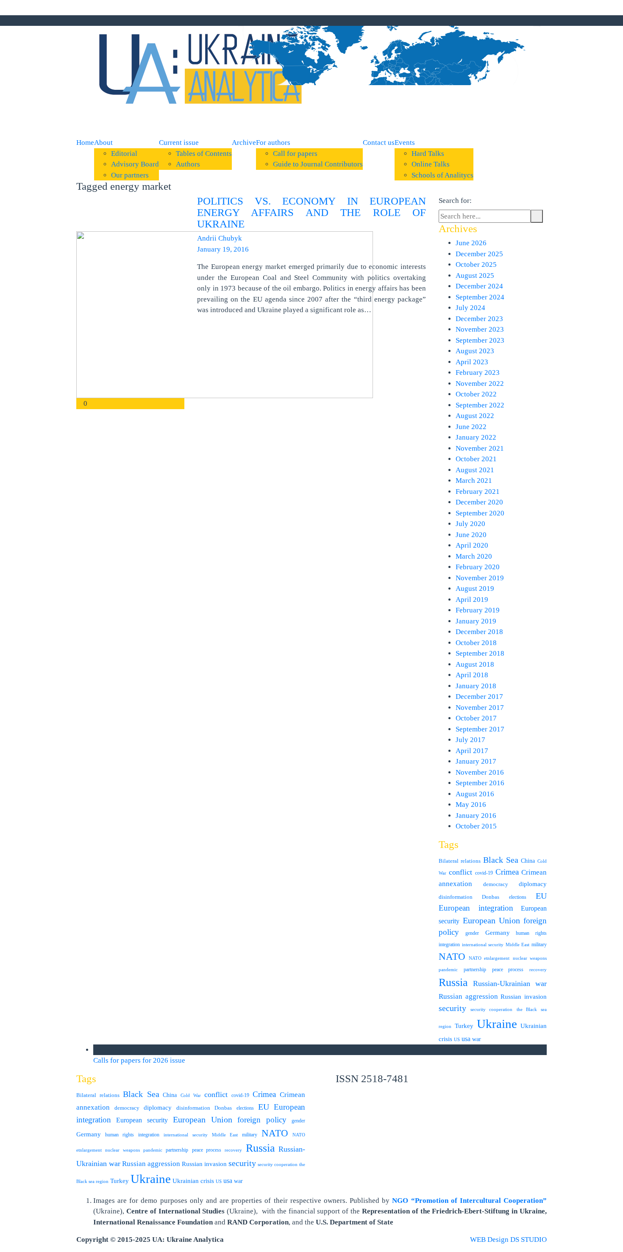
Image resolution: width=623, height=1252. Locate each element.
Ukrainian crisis (193, 1180)
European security (142, 1120)
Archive (244, 142)
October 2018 (476, 643)
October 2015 (476, 826)
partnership (475, 969)
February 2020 (478, 567)
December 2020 (479, 502)
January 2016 (476, 816)
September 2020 (480, 513)
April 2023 (472, 362)
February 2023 (478, 372)
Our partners (130, 175)
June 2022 (471, 427)
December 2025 (479, 254)
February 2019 (478, 610)
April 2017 (472, 751)
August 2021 (475, 470)
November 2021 (480, 448)
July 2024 (470, 308)
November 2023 (480, 329)
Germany (497, 932)
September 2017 (480, 729)
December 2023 (479, 319)
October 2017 (476, 718)
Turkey (464, 1025)
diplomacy (533, 884)
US (457, 1039)
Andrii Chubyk (219, 238)
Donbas (490, 897)
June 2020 (471, 535)
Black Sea (500, 859)
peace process (508, 969)
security (452, 1008)
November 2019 (480, 578)
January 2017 (476, 761)
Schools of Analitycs (442, 175)
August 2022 (475, 416)
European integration (476, 907)
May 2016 (471, 805)
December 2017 (479, 696)
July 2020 (470, 524)
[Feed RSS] (362, 21)
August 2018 (475, 664)
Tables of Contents (204, 154)
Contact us (379, 142)
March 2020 (474, 556)
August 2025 (475, 275)
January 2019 (476, 621)
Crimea (507, 871)
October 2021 (476, 459)
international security (482, 944)
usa (466, 1039)
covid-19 (484, 873)
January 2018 (476, 686)
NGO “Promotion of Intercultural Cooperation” (469, 1201)
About (103, 142)
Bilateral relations (460, 861)
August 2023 (475, 351)
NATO (452, 956)
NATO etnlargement (489, 958)
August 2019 (475, 588)
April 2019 (472, 600)
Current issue (179, 142)
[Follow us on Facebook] (369, 21)
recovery (538, 969)
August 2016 (475, 794)
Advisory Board (135, 164)
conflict (460, 872)
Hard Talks (428, 154)
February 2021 (478, 492)
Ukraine (497, 1023)
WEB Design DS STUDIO (508, 1239)
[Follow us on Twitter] (377, 21)
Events (405, 142)
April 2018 (472, 675)
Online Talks (431, 164)
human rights (531, 933)
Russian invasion (524, 996)
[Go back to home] (197, 71)
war (476, 1039)
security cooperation (491, 1009)
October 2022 (476, 394)
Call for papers (295, 154)
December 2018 (479, 632)
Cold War (191, 1095)
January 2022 (476, 437)
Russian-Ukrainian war (510, 983)
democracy (495, 884)
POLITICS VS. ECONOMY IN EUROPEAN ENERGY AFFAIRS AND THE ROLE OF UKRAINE (311, 212)
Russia (453, 982)
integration (449, 944)
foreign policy (261, 1120)
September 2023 (480, 340)
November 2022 (480, 383)
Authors (188, 164)
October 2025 (476, 264)
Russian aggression (468, 996)
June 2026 (471, 243)
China (528, 861)
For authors (273, 142)
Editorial (124, 154)
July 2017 (470, 740)
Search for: (455, 201)
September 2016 (480, 783)
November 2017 (480, 708)
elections (517, 897)
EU (541, 895)
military (539, 944)
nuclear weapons (530, 958)
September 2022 (480, 405)
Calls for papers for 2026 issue (140, 1060)
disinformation (456, 897)
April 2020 (472, 545)
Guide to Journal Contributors (318, 164)
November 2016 (480, 772)
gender (472, 933)
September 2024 (480, 297)
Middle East (517, 944)
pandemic (448, 969)
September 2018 (480, 653)
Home (85, 142)
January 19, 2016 (223, 249)
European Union (491, 920)
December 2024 (479, 286)
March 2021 (474, 480)
